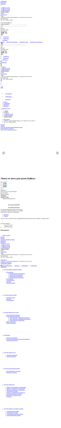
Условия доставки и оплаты (8, 239)
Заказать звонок (4, 11)
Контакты (3, 242)
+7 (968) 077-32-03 (5, 7)
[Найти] (6, 33)
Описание (6, 214)
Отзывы (6, 216)
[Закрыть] (2, 88)
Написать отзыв (8, 226)
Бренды (2, 238)
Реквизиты (3, 241)
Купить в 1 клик (4, 197)
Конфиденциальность (6, 262)
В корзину (3, 195)
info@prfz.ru (4, 14)
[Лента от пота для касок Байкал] (30, 153)
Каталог (3, 237)
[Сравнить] (4, 186)
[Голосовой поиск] (2, 33)
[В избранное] (4, 184)
